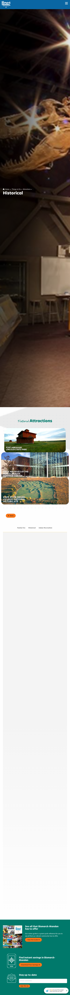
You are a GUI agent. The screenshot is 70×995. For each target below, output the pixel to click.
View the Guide (32, 940)
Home (6, 189)
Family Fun (21, 528)
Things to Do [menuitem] (16, 189)
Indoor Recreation (45, 528)
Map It (10, 579)
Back (11, 516)
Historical (32, 528)
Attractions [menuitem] (27, 189)
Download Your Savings (29, 965)
